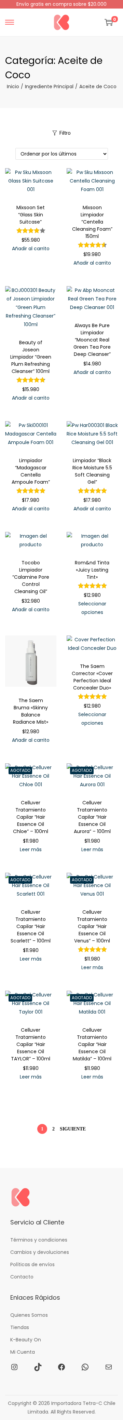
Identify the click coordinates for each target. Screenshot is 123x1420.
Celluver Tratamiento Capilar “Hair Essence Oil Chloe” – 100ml (30, 817)
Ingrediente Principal (49, 86)
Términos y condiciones (38, 1239)
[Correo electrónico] (109, 1367)
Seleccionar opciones (92, 608)
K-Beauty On (25, 1339)
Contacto (21, 1276)
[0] (109, 22)
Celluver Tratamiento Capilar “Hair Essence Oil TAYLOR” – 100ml (30, 1044)
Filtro (65, 133)
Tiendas (19, 1327)
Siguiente (73, 1128)
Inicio (13, 86)
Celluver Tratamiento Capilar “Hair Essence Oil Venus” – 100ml (92, 926)
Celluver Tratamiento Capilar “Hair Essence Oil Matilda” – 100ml (92, 1044)
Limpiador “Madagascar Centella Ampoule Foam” (31, 471)
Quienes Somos (29, 1315)
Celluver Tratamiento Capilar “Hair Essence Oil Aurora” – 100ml (92, 817)
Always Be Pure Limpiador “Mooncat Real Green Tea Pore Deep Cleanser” (92, 340)
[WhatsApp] (85, 1367)
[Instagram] (14, 1367)
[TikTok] (38, 1367)
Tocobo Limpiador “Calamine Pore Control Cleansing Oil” (30, 577)
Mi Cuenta (22, 1352)
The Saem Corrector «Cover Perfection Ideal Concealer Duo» (92, 677)
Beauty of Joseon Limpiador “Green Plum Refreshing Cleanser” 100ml (30, 357)
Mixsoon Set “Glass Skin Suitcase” (30, 214)
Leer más (31, 849)
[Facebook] (61, 1367)
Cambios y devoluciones (39, 1252)
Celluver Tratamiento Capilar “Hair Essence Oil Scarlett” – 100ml (31, 926)
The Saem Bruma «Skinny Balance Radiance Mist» (30, 711)
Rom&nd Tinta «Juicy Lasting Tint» (92, 569)
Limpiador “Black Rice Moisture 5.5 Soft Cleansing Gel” (92, 471)
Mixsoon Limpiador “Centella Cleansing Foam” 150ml (92, 222)
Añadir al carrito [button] (31, 248)
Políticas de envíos (32, 1264)
